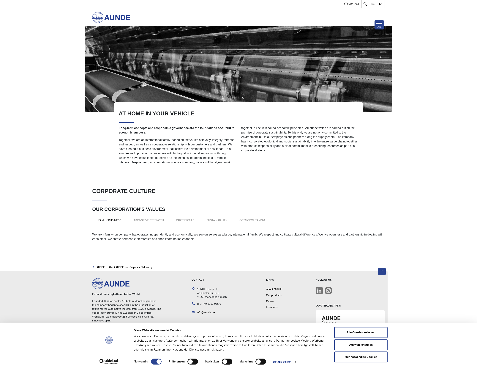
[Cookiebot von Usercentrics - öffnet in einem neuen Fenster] (109, 362)
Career (270, 301)
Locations (271, 307)
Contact (353, 4)
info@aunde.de (206, 312)
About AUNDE (274, 289)
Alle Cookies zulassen (361, 332)
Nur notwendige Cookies (361, 356)
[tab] (109, 220)
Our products (274, 295)
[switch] (192, 362)
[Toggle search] (365, 4)
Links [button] (270, 279)
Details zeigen (282, 361)
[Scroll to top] (382, 271)
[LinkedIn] (319, 290)
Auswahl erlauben (361, 344)
